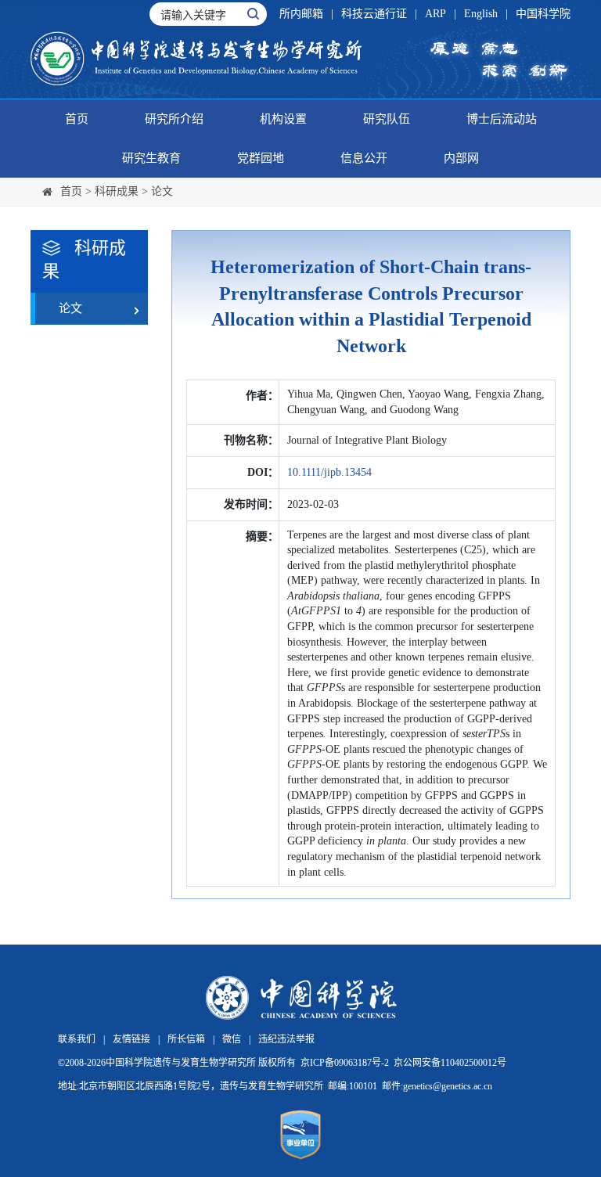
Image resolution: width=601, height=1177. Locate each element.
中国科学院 (543, 14)
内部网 (461, 158)
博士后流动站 (501, 119)
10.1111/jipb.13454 (329, 472)
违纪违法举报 (286, 1039)
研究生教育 (151, 158)
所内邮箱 (301, 14)
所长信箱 (186, 1039)
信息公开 (363, 158)
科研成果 (117, 191)
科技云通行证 (374, 14)
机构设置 (283, 119)
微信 (231, 1039)
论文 (162, 191)
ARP (435, 14)
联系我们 (76, 1039)
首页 (76, 119)
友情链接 (131, 1039)
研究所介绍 (174, 119)
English (481, 14)
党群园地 (260, 158)
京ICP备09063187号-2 (344, 1062)
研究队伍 (386, 119)
